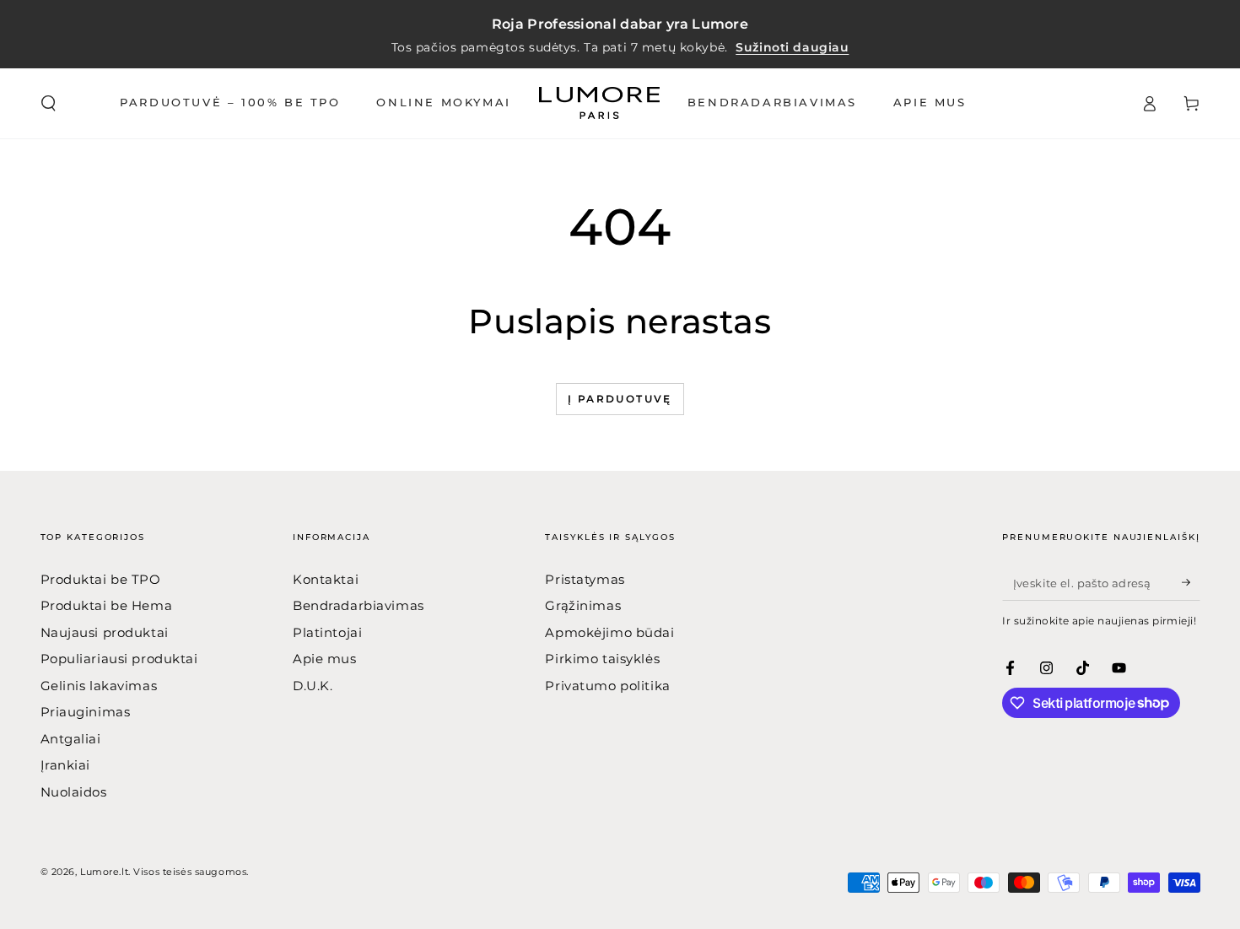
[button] (48, 104)
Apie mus (325, 659)
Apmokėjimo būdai (609, 632)
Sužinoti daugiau (792, 47)
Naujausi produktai (104, 632)
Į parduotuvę (620, 398)
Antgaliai (70, 739)
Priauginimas (85, 712)
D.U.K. (312, 686)
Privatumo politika (607, 686)
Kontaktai (326, 579)
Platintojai (327, 632)
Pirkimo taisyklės (602, 659)
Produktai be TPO (100, 579)
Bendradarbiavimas (358, 605)
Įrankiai (65, 765)
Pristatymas (584, 579)
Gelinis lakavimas (99, 686)
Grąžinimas (583, 605)
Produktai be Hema (106, 605)
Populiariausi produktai (119, 659)
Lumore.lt (104, 872)
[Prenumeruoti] (1191, 583)
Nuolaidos (73, 792)
